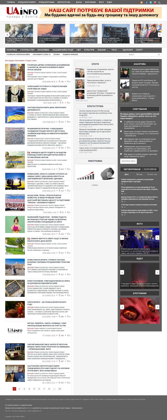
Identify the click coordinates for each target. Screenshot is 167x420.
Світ (78, 50)
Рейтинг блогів (132, 399)
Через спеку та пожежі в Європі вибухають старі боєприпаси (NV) (96, 149)
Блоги (95, 64)
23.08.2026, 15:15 (85, 145)
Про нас (8, 411)
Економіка (43, 50)
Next (160, 34)
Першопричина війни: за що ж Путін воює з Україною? (99, 81)
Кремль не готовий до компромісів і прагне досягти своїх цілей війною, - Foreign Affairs (143, 97)
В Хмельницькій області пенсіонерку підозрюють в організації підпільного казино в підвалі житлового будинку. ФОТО (139, 251)
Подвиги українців (70, 54)
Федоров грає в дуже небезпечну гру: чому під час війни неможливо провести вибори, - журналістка (145, 71)
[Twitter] (150, 2)
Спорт (139, 50)
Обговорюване (132, 169)
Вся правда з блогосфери (14, 61)
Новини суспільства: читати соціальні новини (49, 113)
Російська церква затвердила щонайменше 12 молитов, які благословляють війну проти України (48, 67)
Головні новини (17, 399)
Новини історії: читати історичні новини (47, 138)
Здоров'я (128, 50)
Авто (77, 399)
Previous (6, 34)
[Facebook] (145, 2)
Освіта (72, 399)
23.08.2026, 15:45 (85, 127)
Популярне (150, 169)
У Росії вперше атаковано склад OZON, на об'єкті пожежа (48, 40)
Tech (113, 50)
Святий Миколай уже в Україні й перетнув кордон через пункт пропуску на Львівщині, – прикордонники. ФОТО (48, 346)
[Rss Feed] (141, 2)
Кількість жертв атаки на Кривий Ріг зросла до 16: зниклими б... (16, 40)
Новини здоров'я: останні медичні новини (48, 328)
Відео (109, 2)
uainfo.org (29, 408)
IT (81, 399)
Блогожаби (90, 2)
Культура (89, 50)
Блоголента (122, 399)
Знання (101, 50)
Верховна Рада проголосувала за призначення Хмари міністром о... (147, 40)
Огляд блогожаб (46, 2)
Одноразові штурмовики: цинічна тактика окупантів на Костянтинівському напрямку (100, 71)
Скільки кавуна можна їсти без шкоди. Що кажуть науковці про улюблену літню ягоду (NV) (95, 113)
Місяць (139, 174)
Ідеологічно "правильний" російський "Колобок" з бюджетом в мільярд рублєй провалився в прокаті (101, 94)
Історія (66, 399)
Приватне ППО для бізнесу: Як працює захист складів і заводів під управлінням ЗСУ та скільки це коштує (145, 83)
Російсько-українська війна (18, 54)
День (127, 174)
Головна (11, 2)
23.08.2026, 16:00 (85, 117)
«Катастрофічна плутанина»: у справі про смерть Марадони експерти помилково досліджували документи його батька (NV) (96, 122)
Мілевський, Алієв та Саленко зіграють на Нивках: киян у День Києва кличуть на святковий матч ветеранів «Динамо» (47, 176)
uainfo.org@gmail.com (34, 411)
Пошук (28, 61)
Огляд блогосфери (27, 2)
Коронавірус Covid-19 (41, 54)
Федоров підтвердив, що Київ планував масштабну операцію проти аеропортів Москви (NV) (95, 131)
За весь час (152, 174)
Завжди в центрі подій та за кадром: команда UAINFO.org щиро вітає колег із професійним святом (47, 155)
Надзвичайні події (62, 50)
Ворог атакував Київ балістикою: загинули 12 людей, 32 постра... (112, 40)
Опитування (140, 109)
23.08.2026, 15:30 (85, 136)
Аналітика (140, 64)
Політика (12, 50)
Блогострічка (63, 2)
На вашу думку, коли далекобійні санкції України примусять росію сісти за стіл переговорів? (139, 116)
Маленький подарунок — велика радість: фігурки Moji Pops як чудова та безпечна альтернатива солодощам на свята (47, 219)
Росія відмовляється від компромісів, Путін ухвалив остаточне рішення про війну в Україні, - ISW (140, 189)
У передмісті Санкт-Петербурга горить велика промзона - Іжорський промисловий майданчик (140, 285)
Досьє (79, 2)
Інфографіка (95, 161)
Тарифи (56, 54)
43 (60, 389)
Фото (101, 2)
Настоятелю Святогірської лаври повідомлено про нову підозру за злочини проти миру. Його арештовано (48, 368)
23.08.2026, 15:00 (85, 152)
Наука (61, 399)
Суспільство (27, 50)
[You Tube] (154, 2)
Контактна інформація (19, 411)
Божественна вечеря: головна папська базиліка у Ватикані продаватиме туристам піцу (48, 262)
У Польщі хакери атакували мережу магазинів (139, 205)
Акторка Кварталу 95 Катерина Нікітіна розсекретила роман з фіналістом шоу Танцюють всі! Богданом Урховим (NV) (95, 141)
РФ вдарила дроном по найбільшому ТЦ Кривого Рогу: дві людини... (83, 40)
